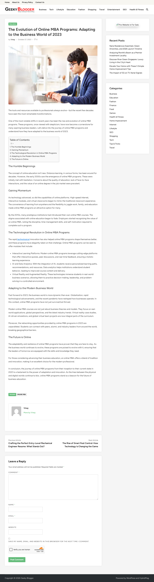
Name (11, 505)
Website (12, 527)
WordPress (130, 578)
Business (42, 9)
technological (23, 239)
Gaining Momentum (20, 150)
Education (71, 9)
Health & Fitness (137, 9)
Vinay (13, 40)
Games (112, 113)
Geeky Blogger (27, 578)
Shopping (92, 9)
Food (111, 109)
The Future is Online (20, 159)
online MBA (21, 394)
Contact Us (39, 2)
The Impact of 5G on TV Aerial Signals (125, 73)
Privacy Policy (27, 2)
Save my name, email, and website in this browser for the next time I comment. (48, 541)
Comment (13, 472)
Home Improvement (118, 121)
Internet (112, 124)
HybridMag (144, 578)
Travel (102, 9)
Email (11, 516)
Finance (112, 105)
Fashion (81, 9)
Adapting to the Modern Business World (28, 156)
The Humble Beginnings (21, 147)
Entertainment (113, 9)
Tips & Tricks (114, 144)
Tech (51, 9)
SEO (125, 9)
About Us (15, 2)
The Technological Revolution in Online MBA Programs (34, 153)
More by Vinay (29, 412)
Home (7, 2)
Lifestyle (60, 9)
